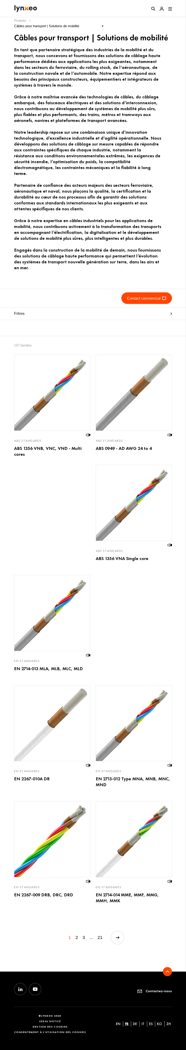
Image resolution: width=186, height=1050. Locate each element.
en (118, 1024)
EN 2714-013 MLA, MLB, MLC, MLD (48, 668)
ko (159, 1024)
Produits (20, 20)
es (151, 1024)
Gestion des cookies (50, 1026)
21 (100, 937)
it (143, 1024)
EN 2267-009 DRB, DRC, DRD (43, 894)
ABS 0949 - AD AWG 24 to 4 (124, 448)
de (135, 1024)
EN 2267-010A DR (32, 778)
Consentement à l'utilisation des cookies (50, 1032)
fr (126, 1024)
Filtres (19, 313)
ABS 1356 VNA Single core (122, 558)
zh (168, 1024)
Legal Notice (50, 1021)
